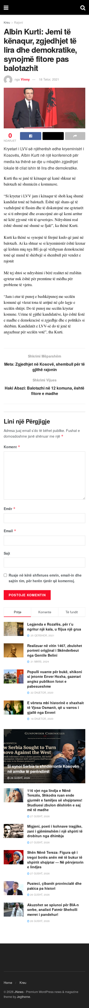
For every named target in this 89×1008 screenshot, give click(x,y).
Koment (12, 446)
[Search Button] (82, 7)
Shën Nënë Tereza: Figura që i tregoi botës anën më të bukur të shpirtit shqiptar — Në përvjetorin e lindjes (55, 859)
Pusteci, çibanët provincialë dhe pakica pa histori (54, 886)
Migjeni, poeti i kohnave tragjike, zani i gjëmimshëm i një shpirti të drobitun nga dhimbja (55, 831)
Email (10, 530)
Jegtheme (23, 996)
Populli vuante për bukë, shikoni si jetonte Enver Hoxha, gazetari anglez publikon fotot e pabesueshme (54, 679)
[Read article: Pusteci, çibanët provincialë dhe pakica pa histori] (13, 888)
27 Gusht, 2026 (39, 816)
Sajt (7, 553)
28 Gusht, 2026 (20, 778)
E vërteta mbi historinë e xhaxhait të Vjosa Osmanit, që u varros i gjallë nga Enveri (55, 707)
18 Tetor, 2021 (49, 79)
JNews (18, 992)
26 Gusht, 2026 (39, 894)
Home (8, 982)
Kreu (7, 22)
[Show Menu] (6, 7)
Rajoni (18, 22)
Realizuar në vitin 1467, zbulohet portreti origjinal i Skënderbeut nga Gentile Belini (54, 650)
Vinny (25, 79)
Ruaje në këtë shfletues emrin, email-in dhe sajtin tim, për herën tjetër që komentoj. (45, 578)
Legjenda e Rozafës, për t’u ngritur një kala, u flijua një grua (54, 627)
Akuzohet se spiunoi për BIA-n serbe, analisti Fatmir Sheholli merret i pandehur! (53, 909)
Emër (10, 508)
